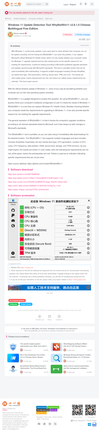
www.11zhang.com (27, 267)
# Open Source (26, 304)
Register (73, 4)
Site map (54, 410)
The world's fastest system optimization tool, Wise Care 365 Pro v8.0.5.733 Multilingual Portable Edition (34, 347)
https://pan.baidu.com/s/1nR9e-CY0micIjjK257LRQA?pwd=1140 (35, 178)
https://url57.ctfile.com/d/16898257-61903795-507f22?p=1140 (34, 185)
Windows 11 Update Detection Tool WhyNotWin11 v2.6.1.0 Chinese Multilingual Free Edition (49, 26)
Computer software (36, 18)
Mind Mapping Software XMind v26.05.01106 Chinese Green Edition (75, 346)
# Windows (13, 304)
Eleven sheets (19, 33)
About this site (41, 413)
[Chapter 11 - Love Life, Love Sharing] (11, 403)
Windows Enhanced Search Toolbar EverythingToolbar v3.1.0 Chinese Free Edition (77, 357)
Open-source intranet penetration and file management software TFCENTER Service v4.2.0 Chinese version (77, 369)
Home (8, 18)
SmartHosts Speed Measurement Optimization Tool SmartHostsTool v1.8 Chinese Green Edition (33, 368)
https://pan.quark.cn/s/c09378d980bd (23, 174)
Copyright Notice (53, 407)
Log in (66, 4)
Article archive (41, 407)
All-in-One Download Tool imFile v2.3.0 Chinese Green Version (32, 356)
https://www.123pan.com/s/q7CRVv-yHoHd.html (28, 189)
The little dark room (43, 410)
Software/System (20, 18)
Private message (83, 34)
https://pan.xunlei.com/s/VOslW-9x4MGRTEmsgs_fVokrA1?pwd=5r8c (37, 181)
